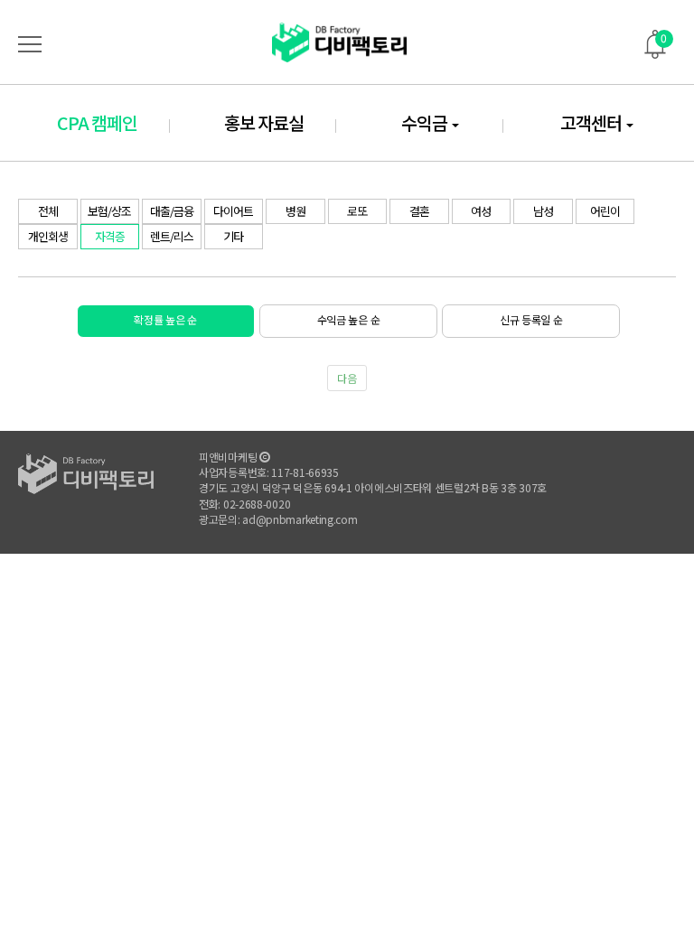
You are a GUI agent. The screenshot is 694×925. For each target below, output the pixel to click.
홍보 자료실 (264, 122)
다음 (346, 378)
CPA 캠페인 (97, 122)
